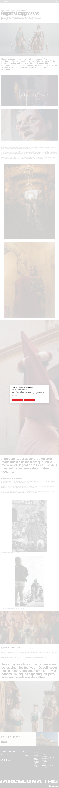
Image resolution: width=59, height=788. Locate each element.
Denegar (29, 400)
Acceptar (18, 400)
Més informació (15, 396)
